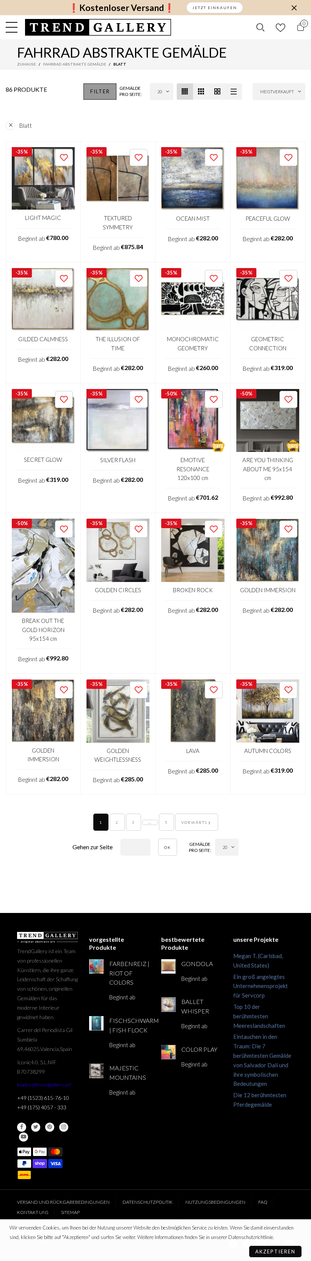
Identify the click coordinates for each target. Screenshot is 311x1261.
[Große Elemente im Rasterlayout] (201, 91)
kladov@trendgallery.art (44, 1084)
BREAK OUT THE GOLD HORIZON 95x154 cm (43, 629)
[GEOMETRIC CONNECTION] (268, 299)
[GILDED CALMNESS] (43, 299)
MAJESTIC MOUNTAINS (127, 1072)
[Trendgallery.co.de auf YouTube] (23, 1137)
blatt (25, 125)
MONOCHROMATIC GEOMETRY (193, 343)
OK (167, 847)
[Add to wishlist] (64, 157)
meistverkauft (277, 91)
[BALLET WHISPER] (168, 1004)
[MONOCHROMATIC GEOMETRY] (193, 299)
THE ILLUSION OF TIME (118, 343)
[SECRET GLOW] (43, 420)
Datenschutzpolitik (148, 1202)
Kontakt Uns (32, 1212)
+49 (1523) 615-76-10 (43, 1098)
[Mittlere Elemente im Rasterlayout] (185, 91)
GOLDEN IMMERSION (267, 590)
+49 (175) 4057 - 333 (41, 1107)
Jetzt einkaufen (214, 7)
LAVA (192, 750)
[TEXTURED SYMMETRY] (118, 178)
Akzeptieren (275, 1251)
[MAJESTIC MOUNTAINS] (96, 1070)
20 (159, 91)
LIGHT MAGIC (43, 217)
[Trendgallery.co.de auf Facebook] (21, 1127)
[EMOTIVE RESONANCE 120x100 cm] (193, 420)
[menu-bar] (13, 27)
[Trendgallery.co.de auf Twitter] (35, 1127)
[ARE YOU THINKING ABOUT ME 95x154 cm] (268, 420)
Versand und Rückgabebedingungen (63, 1202)
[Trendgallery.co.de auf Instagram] (63, 1127)
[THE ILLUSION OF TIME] (118, 299)
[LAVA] (193, 711)
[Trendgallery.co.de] (98, 27)
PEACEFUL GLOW (267, 218)
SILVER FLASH (117, 459)
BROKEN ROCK (193, 590)
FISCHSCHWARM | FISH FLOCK (129, 1025)
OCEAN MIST (193, 218)
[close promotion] (294, 7)
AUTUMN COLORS (267, 750)
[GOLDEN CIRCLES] (118, 550)
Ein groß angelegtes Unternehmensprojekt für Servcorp (260, 986)
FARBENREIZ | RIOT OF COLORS (129, 973)
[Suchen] (260, 27)
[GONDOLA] (168, 966)
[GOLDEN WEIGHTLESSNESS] (118, 711)
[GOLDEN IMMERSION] (268, 550)
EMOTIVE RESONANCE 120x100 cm (192, 468)
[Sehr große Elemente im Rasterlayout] (217, 91)
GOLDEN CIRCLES (118, 590)
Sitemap (70, 1212)
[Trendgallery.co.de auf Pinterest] (49, 1127)
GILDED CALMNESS (43, 339)
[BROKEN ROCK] (193, 550)
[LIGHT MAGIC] (43, 178)
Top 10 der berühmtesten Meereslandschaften (259, 1016)
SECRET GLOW (43, 459)
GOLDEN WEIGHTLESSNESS (117, 755)
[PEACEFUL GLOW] (268, 178)
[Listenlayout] (234, 91)
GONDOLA (197, 963)
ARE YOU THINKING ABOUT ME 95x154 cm (267, 468)
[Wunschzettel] (280, 27)
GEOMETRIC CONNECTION (267, 343)
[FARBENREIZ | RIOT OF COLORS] (96, 966)
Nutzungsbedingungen (215, 1202)
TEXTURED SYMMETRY (118, 222)
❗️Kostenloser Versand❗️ (121, 8)
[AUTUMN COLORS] (268, 711)
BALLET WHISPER (195, 1006)
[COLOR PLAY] (168, 1052)
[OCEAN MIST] (193, 178)
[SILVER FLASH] (118, 420)
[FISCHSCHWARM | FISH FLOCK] (96, 1023)
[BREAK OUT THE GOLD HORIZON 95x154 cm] (43, 566)
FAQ (262, 1202)
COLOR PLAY (199, 1049)
